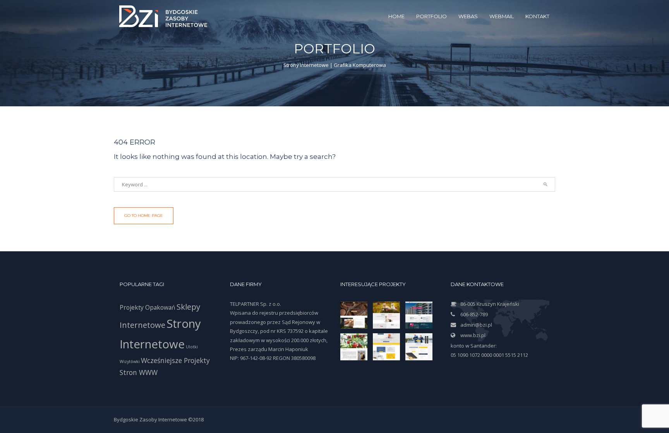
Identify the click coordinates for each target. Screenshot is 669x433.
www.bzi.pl (472, 335)
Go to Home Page (143, 215)
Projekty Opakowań (147, 307)
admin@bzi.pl (476, 324)
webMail (501, 16)
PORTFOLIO (431, 16)
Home (396, 16)
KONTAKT (537, 16)
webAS (468, 16)
